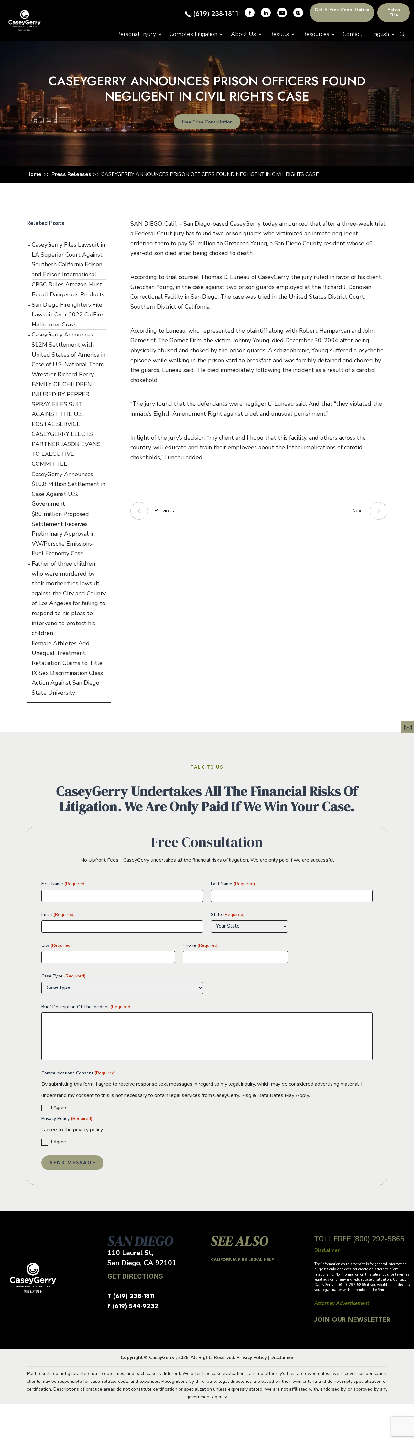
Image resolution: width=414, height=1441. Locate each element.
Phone (201, 945)
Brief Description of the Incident (86, 1007)
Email (58, 915)
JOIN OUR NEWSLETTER (352, 1320)
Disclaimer (282, 1357)
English (379, 34)
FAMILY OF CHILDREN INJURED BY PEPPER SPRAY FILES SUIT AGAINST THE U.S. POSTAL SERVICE (62, 404)
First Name (63, 884)
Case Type (63, 976)
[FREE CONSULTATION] (407, 726)
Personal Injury (136, 34)
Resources (315, 34)
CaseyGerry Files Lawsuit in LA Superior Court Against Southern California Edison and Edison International (68, 259)
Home (34, 174)
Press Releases (71, 174)
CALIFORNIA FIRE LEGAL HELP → (245, 1260)
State (228, 915)
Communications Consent (78, 1073)
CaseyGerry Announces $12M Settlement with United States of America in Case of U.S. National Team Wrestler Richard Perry (68, 354)
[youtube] (282, 12)
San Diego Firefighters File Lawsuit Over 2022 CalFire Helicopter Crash (67, 314)
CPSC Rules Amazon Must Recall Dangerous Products (68, 289)
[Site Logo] (24, 20)
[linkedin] (266, 12)
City (56, 945)
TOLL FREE (359, 1239)
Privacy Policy (66, 1118)
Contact (352, 34)
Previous (164, 510)
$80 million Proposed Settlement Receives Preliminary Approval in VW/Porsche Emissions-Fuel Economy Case (63, 533)
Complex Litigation (193, 34)
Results (279, 34)
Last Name (233, 884)
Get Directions (135, 1276)
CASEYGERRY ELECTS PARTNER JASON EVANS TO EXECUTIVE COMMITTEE (66, 449)
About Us (243, 34)
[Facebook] (250, 12)
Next (357, 510)
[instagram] (298, 12)
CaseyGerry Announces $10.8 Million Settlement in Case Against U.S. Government (68, 489)
